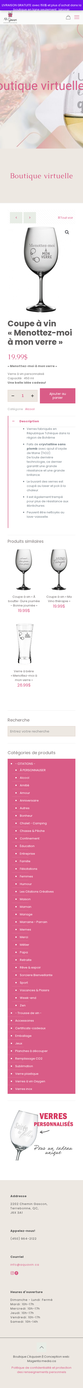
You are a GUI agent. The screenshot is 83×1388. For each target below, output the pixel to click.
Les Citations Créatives (37, 891)
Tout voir (66, 218)
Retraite (26, 960)
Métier (24, 945)
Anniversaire (29, 800)
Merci (24, 937)
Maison (25, 899)
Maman (25, 907)
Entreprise (27, 853)
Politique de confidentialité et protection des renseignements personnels (41, 1369)
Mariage (26, 914)
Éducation (27, 846)
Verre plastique (27, 1074)
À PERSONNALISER (33, 770)
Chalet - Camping (33, 823)
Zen (23, 1005)
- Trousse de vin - (28, 1013)
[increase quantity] (32, 396)
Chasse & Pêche (32, 831)
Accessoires (24, 1020)
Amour (25, 793)
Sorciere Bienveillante (36, 975)
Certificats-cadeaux (30, 1028)
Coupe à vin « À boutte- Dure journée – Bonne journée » (24, 601)
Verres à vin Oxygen (30, 1081)
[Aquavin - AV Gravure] (10, 17)
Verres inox (23, 1089)
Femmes (26, 876)
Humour (26, 884)
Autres (25, 808)
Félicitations (28, 869)
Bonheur (26, 815)
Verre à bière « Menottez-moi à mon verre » (24, 675)
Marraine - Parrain (33, 922)
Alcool (30, 409)
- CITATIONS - (25, 764)
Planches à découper (31, 1051)
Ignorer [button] (64, 9)
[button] (67, 232)
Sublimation (24, 1066)
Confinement (29, 838)
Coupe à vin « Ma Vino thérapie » (59, 599)
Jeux (18, 1043)
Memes (25, 929)
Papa (24, 952)
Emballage (23, 1036)
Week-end (28, 998)
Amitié (24, 785)
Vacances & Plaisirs (34, 990)
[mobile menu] (77, 17)
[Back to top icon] (41, 1347)
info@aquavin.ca (24, 1264)
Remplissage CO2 (28, 1058)
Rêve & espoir (30, 967)
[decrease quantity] (13, 396)
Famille (25, 861)
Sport (24, 982)
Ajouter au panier (57, 395)
